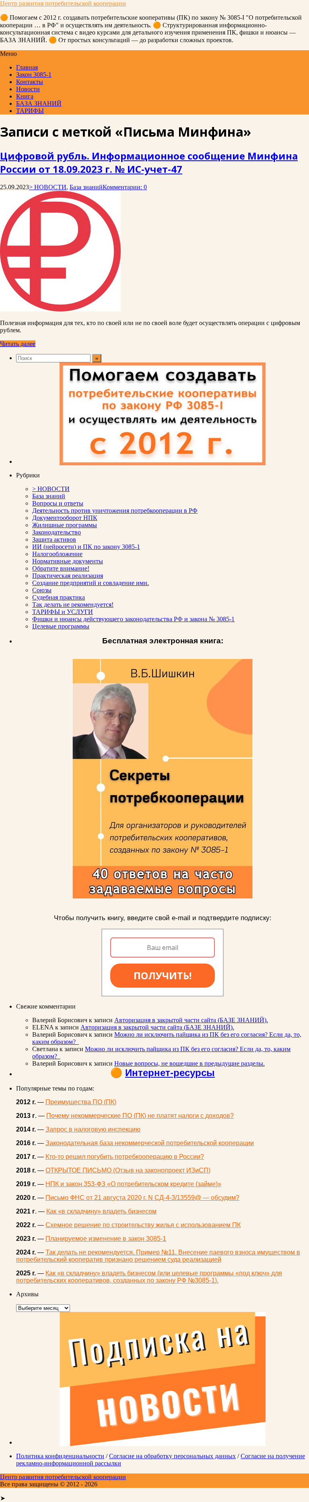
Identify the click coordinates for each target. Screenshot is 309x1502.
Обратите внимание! (60, 568)
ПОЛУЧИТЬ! (163, 975)
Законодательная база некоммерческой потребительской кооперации (149, 1143)
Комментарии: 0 (125, 187)
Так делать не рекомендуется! (72, 604)
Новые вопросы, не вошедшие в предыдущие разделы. (189, 1063)
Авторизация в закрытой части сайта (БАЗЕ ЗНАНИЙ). (191, 1020)
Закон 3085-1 (34, 74)
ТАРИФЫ (30, 110)
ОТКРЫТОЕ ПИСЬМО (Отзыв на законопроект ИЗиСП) (127, 1170)
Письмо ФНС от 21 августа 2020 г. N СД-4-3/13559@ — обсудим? (142, 1197)
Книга (24, 96)
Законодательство (56, 532)
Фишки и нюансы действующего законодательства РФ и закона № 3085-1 (133, 619)
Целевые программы (60, 626)
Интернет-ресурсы (170, 1072)
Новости (28, 89)
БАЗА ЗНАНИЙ (39, 103)
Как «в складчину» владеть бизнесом (101, 1211)
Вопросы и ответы (57, 503)
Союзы (42, 590)
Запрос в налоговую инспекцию (92, 1129)
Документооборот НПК (64, 517)
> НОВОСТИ (47, 187)
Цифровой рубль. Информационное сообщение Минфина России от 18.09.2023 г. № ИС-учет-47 (149, 162)
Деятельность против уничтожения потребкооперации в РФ (115, 510)
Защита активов (54, 539)
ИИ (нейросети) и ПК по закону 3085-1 (86, 546)
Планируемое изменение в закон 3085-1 (105, 1238)
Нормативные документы (67, 561)
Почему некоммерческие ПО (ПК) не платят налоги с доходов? (140, 1115)
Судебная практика (58, 597)
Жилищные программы (64, 525)
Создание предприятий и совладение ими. (90, 582)
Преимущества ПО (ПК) (80, 1102)
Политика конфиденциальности (60, 1456)
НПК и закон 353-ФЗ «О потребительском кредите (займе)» (133, 1184)
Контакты (29, 81)
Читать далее (17, 343)
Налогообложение (57, 553)
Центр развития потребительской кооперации (63, 3)
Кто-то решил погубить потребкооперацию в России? (124, 1156)
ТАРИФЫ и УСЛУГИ (62, 611)
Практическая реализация (67, 575)
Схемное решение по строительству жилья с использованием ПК (143, 1225)
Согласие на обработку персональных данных (172, 1456)
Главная (27, 67)
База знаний (86, 187)
